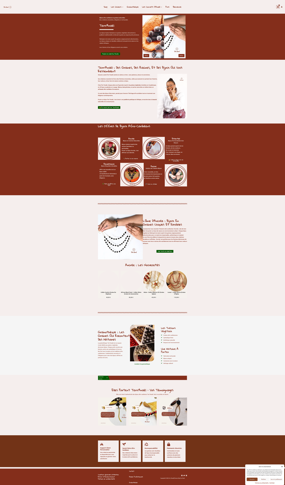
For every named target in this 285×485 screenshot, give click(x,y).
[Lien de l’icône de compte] (281, 6)
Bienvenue (177, 7)
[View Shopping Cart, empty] (278, 6)
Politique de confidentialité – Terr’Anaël (264, 483)
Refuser (263, 479)
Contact (131, 471)
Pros (167, 7)
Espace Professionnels (136, 477)
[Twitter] (184, 475)
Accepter (252, 479)
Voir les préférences (276, 479)
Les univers (116, 7)
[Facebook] (182, 475)
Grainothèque (132, 7)
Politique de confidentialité (106, 479)
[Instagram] (186, 475)
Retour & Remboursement (106, 476)
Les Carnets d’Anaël (151, 7)
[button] (282, 466)
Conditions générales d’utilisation (108, 474)
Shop (105, 7)
